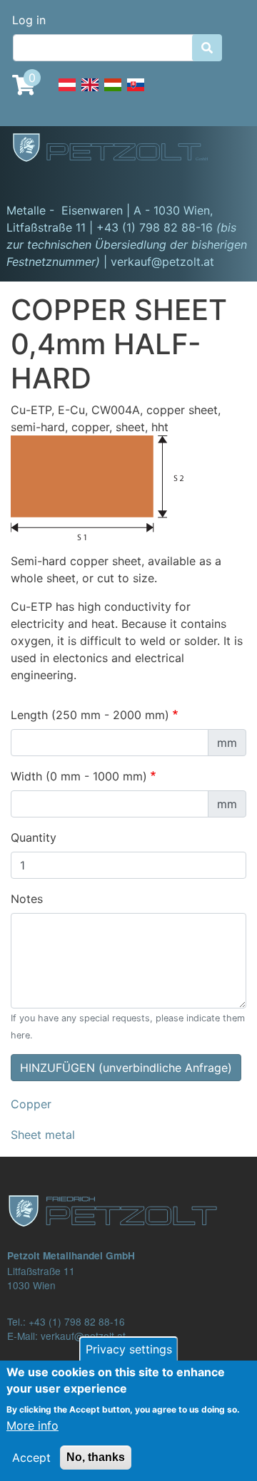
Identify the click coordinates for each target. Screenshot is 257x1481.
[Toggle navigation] (31, 181)
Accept (31, 1457)
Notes (27, 899)
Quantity (33, 837)
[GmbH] (118, 149)
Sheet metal (43, 1134)
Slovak (135, 92)
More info (32, 1425)
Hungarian (112, 92)
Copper (31, 1104)
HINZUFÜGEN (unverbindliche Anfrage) (126, 1068)
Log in (29, 20)
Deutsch (67, 92)
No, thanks (95, 1457)
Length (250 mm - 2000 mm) (90, 715)
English (90, 92)
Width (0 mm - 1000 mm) (79, 776)
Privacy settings (129, 1349)
